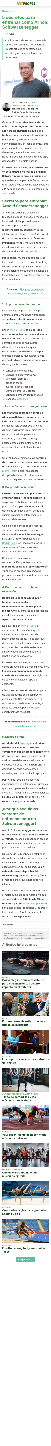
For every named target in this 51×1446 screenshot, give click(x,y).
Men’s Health (17, 329)
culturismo (35, 251)
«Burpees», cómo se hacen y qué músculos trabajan (24, 1136)
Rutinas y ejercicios (12, 1170)
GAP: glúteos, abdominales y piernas (20, 1094)
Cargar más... (25, 1259)
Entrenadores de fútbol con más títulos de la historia (23, 1023)
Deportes (6, 1056)
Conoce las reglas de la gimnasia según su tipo (24, 1212)
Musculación (7, 11)
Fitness (6, 977)
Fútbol (5, 1018)
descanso (22, 398)
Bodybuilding (9, 543)
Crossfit (6, 1132)
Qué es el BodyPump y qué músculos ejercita (20, 1174)
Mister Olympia (30, 903)
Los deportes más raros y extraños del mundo (25, 1061)
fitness (23, 743)
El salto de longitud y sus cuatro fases (23, 1250)
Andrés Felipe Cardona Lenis (26, 112)
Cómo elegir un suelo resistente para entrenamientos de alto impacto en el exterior (23, 983)
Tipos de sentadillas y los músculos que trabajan (19, 1098)
